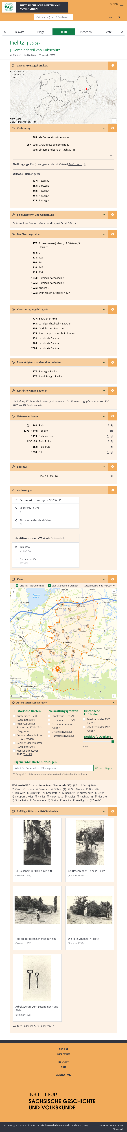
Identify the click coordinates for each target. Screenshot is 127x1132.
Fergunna (23, 731)
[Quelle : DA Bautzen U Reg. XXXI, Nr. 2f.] (111, 447)
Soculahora (39, 800)
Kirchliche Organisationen (32, 390)
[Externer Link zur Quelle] (108, 426)
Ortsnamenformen (28, 416)
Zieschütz (98, 800)
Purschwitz (56, 796)
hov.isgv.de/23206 (46, 500)
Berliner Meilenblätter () (29, 737)
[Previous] (5, 32)
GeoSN (28, 754)
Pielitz (41, 796)
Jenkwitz (20, 793)
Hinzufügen (105, 768)
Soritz (54, 800)
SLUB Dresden (26, 719)
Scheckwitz (21, 800)
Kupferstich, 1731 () (27, 717)
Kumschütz (86, 793)
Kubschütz (51, 50)
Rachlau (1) (68, 149)
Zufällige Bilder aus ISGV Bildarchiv (37, 811)
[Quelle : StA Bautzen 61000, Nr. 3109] (111, 452)
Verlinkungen (25, 490)
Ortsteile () (62, 731)
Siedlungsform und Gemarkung (35, 214)
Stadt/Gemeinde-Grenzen (65, 585)
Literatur (22, 466)
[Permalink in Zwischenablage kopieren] (60, 500)
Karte (20, 579)
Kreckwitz (51, 793)
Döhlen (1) (60, 789)
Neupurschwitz (24, 796)
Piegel (41, 32)
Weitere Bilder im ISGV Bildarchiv (32, 1026)
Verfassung (23, 128)
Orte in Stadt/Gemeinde (32, 585)
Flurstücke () (63, 736)
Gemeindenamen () (62, 725)
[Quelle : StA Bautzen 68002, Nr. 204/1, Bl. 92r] (111, 436)
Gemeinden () (63, 720)
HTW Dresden (26, 739)
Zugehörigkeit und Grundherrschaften (39, 362)
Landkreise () (63, 716)
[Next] (122, 32)
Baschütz (81, 785)
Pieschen (86, 32)
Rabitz (71, 796)
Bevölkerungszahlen (29, 234)
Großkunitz (45, 144)
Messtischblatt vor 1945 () (27, 752)
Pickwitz (19, 32)
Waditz (67, 800)
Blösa (94, 785)
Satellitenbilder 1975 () (98, 728)
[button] (111, 425)
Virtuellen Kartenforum (76, 774)
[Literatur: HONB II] (111, 476)
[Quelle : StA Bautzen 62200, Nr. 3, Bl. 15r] (111, 442)
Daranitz (44, 789)
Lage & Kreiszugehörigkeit (32, 65)
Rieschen (103, 796)
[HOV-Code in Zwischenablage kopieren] (40, 55)
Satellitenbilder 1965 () (98, 721)
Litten (101, 793)
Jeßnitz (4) (35, 793)
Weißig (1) (82, 800)
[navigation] (63, 32)
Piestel (108, 32)
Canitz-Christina (24, 789)
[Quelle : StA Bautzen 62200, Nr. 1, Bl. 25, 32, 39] (111, 426)
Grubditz (94, 789)
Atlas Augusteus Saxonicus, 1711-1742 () (29, 727)
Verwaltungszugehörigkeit (32, 309)
